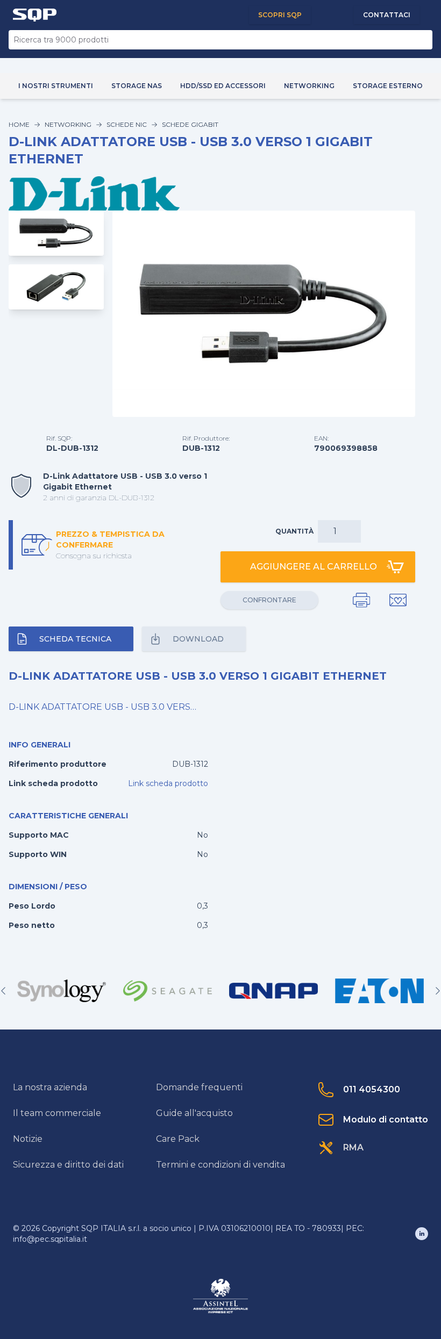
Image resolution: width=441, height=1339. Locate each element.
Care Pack (178, 1139)
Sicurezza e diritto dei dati (68, 1165)
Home (19, 124)
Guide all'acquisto (194, 1113)
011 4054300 (371, 1089)
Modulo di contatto (385, 1119)
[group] (62, 990)
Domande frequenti (199, 1087)
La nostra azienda (50, 1087)
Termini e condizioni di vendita (220, 1165)
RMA (353, 1147)
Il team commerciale (57, 1113)
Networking (68, 124)
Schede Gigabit (190, 124)
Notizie (27, 1139)
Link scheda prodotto (168, 783)
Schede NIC (126, 124)
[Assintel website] (220, 1296)
